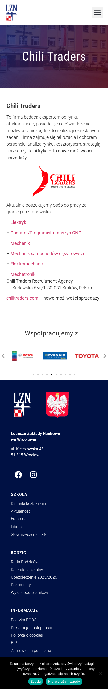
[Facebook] (18, 474)
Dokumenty (21, 584)
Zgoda (36, 681)
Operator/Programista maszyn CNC (45, 232)
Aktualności (21, 511)
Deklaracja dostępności (31, 627)
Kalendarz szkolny (27, 569)
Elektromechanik (27, 263)
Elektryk (17, 222)
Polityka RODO (24, 620)
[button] (97, 12)
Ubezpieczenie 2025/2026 (34, 577)
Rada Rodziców (24, 562)
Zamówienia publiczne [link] (31, 650)
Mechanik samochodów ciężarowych (47, 253)
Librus (16, 526)
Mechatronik (22, 274)
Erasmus (18, 518)
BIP (14, 642)
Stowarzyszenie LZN (29, 534)
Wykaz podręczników (29, 592)
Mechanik (20, 243)
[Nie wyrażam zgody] (100, 673)
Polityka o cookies (27, 635)
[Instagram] (33, 474)
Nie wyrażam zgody (64, 681)
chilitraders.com (22, 298)
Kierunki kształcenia (28, 503)
